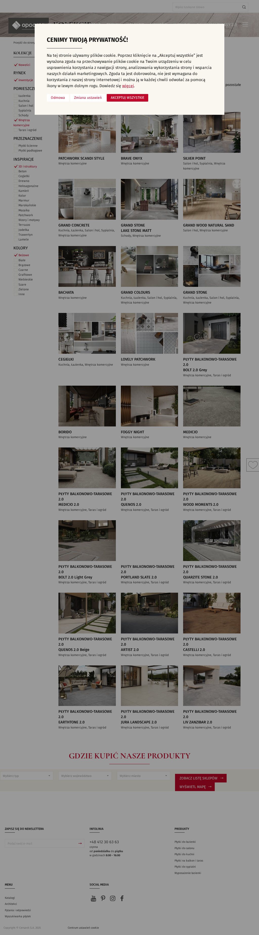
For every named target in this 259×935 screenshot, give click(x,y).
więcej (128, 86)
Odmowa (58, 98)
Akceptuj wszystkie (127, 98)
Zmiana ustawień (88, 98)
